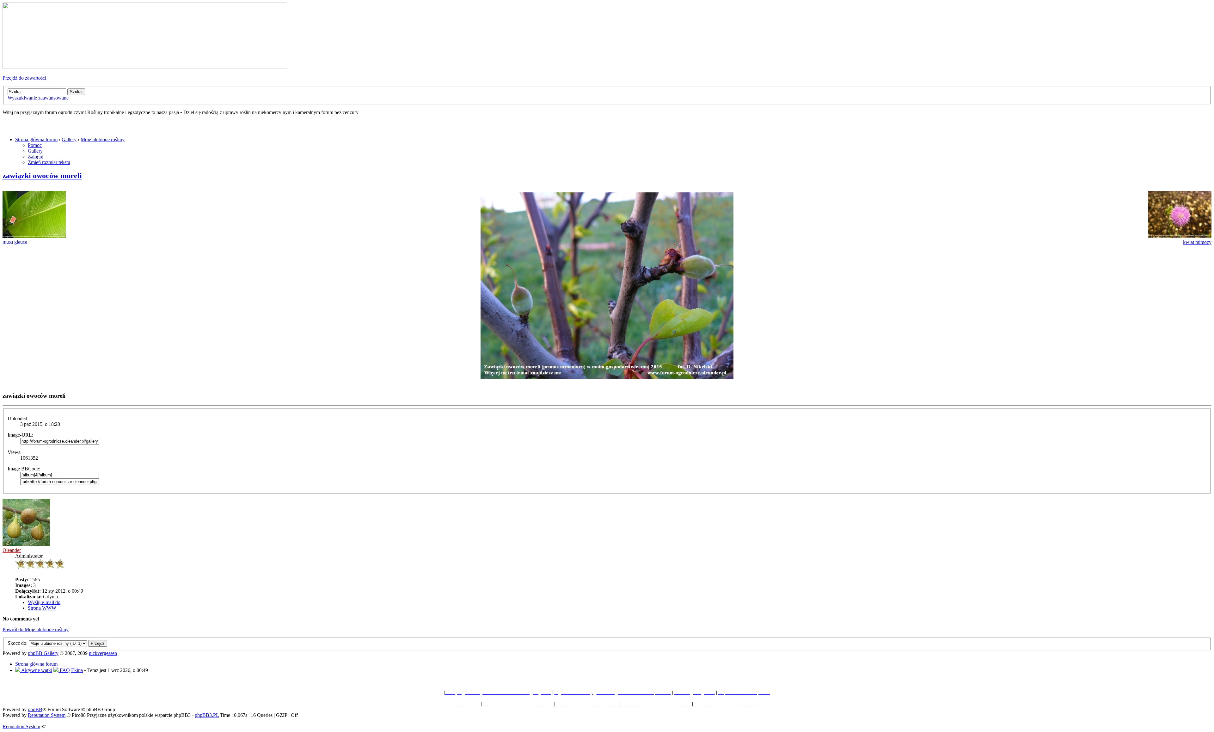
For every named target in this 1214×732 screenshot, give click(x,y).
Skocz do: (18, 643)
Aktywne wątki (36, 670)
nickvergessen (103, 653)
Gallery (69, 139)
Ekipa (77, 670)
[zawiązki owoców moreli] (607, 377)
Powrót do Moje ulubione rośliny (36, 629)
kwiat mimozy (1197, 242)
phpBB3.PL (207, 715)
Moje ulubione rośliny (103, 139)
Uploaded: (18, 418)
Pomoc (35, 145)
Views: (14, 452)
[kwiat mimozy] (1179, 236)
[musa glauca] (34, 236)
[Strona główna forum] (145, 67)
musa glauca (15, 242)
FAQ (64, 670)
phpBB (35, 709)
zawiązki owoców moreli (42, 176)
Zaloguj (35, 156)
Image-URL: (20, 435)
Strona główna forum (36, 139)
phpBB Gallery (43, 653)
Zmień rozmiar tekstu (49, 162)
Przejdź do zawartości (24, 78)
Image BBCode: (24, 468)
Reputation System (46, 715)
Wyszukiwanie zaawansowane (38, 97)
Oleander (12, 550)
